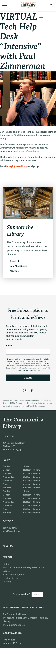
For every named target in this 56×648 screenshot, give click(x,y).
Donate (13, 261)
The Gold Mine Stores (14, 625)
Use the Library (10, 578)
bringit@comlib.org (17, 166)
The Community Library (14, 614)
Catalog (7, 582)
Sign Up (28, 377)
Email (9, 345)
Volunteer (14, 271)
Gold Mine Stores (18, 266)
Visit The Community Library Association (23, 568)
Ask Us (37, 595)
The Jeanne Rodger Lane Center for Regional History (25, 620)
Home (6, 564)
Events (6, 571)
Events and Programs (13, 575)
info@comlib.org (11, 531)
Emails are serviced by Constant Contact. (33, 369)
